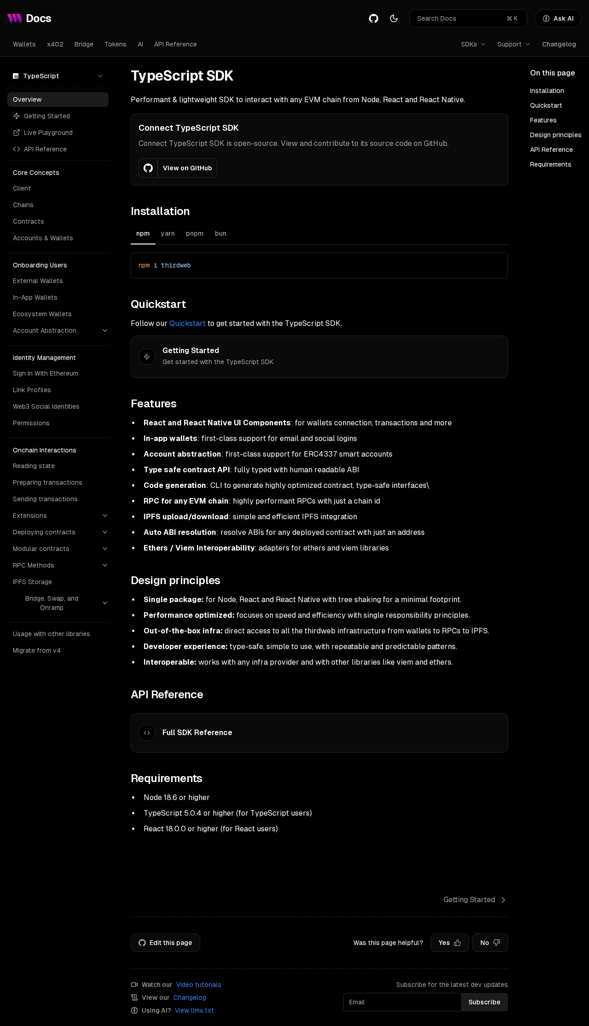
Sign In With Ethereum (45, 373)
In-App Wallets (35, 297)
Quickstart (187, 323)
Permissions (31, 423)
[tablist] (319, 234)
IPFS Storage (32, 581)
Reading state (34, 466)
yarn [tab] (168, 233)
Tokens (115, 44)
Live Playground (48, 132)
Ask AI (564, 18)
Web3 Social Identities (46, 406)
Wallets (24, 44)
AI (140, 44)
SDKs (469, 44)
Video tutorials (198, 984)
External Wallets (38, 280)
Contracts (28, 221)
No (484, 942)
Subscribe (484, 1002)
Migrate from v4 (37, 650)
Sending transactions (45, 499)
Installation (547, 90)
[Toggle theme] (394, 18)
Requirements (551, 164)
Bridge (84, 44)
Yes (444, 942)
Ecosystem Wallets (42, 314)
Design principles (556, 135)
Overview (27, 99)
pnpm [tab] (195, 233)
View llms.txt (194, 1010)
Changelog (559, 44)
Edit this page (171, 942)
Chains (23, 205)
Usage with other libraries (51, 634)
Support (509, 44)
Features (543, 120)
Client (22, 188)
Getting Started (47, 116)
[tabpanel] (319, 265)
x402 (55, 44)
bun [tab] (220, 233)
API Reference (175, 44)
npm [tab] (143, 233)
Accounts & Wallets (43, 238)
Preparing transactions (47, 482)
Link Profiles (32, 390)
